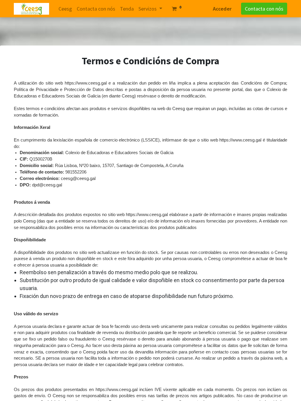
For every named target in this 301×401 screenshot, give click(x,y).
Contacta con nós (264, 8)
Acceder (222, 8)
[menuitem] (65, 8)
